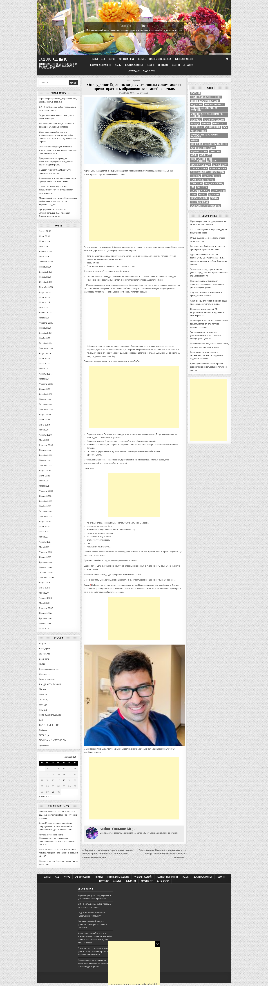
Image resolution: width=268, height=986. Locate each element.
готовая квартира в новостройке (205, 127)
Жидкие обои (196, 104)
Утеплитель (196, 119)
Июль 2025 (44, 297)
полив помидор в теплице (202, 179)
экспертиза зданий (199, 202)
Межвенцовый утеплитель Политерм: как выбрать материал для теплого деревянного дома (58, 201)
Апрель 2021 (45, 542)
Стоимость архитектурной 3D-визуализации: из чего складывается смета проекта (56, 189)
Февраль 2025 (46, 323)
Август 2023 (45, 414)
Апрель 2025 (45, 312)
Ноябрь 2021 (45, 506)
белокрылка (44, 654)
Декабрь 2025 (45, 272)
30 (53, 792)
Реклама (43, 710)
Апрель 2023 (45, 435)
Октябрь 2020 (46, 572)
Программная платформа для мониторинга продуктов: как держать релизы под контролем (56, 161)
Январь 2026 (45, 267)
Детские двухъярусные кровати (205, 100)
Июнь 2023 (44, 425)
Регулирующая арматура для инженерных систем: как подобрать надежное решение (206, 355)
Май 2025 (44, 307)
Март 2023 (44, 440)
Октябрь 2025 (45, 282)
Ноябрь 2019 (45, 623)
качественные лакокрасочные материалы (209, 144)
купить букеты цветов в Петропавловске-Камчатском (204, 160)
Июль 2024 (44, 358)
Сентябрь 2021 (46, 516)
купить (194, 155)
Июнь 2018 (44, 628)
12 (69, 774)
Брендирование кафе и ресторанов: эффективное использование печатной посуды (208, 366)
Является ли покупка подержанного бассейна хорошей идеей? (58, 852)
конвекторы (215, 151)
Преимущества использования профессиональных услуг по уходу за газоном (56, 841)
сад (192, 187)
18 (64, 780)
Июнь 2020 (44, 588)
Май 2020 (44, 593)
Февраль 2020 (46, 608)
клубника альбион (199, 151)
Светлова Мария (128, 93)
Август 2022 (45, 470)
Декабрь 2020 (46, 562)
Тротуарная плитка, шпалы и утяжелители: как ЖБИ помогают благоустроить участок (54, 212)
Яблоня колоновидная (214, 119)
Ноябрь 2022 (45, 460)
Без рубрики (44, 648)
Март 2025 (44, 318)
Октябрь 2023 (45, 404)
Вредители (44, 659)
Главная (94, 59)
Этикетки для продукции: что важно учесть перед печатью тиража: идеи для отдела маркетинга (57, 150)
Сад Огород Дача (134, 25)
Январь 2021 (45, 557)
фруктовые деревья (199, 198)
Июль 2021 (44, 526)
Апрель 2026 (45, 251)
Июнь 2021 (44, 532)
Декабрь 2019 (45, 618)
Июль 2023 (44, 420)
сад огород (202, 187)
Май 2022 (44, 481)
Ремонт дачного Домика (160, 59)
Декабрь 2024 (45, 333)
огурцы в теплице (199, 168)
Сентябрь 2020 (46, 577)
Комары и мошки (46, 679)
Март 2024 (44, 379)
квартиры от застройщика (203, 147)
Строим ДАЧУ (134, 70)
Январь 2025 (45, 328)
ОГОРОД (112, 59)
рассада (43, 705)
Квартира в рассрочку (214, 104)
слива (193, 194)
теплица (202, 194)
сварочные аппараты (200, 190)
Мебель (118, 64)
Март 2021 (44, 547)
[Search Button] (227, 59)
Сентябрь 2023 (46, 409)
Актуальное (188, 64)
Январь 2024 (45, 389)
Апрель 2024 (45, 374)
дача (225, 127)
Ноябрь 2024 (45, 338)
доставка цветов (198, 130)
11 (64, 774)
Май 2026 (44, 246)
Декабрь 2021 (45, 501)
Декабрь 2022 (45, 455)
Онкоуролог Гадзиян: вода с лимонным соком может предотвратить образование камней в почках (134, 86)
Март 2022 (44, 486)
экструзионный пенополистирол (205, 205)
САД (103, 59)
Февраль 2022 (46, 491)
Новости (150, 64)
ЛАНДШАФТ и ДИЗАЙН (184, 59)
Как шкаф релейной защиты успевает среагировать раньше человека (92, 924)
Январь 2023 (45, 450)
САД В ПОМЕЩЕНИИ (126, 59)
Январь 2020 (45, 613)
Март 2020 (44, 603)
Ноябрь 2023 (45, 399)
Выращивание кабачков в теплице (206, 97)
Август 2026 (45, 231)
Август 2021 (45, 521)
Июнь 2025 (44, 302)
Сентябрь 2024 (46, 348)
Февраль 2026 (46, 262)
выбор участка (219, 123)
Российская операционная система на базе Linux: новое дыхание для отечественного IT (57, 826)
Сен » (49, 796)
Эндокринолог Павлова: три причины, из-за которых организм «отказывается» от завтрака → (163, 853)
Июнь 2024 (44, 363)
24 (58, 786)
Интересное (163, 64)
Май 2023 (44, 430)
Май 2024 (43, 369)
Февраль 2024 (46, 384)
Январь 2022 (45, 496)
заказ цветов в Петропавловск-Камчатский (205, 135)
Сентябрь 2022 (46, 465)
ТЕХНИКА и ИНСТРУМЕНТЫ (100, 64)
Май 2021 (43, 537)
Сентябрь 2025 (46, 287)
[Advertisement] (134, 963)
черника (214, 198)
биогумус (195, 123)
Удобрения (44, 745)
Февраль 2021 (46, 552)
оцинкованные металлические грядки (207, 172)
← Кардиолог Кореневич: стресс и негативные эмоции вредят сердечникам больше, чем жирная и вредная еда (107, 853)
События (176, 64)
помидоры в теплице (214, 183)
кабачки (194, 140)
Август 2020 (45, 582)
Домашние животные (134, 64)
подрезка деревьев (211, 175)
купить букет (205, 155)
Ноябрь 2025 (45, 277)
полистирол (196, 183)
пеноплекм (195, 175)
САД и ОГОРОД (149, 70)
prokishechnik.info (148, 984)
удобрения (214, 194)
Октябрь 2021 (45, 511)
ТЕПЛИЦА (141, 59)
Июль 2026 (44, 236)
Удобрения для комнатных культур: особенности (207, 114)
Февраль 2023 (46, 445)
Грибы (42, 664)
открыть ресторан (218, 168)
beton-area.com (131, 984)
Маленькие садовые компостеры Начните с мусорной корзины (58, 814)
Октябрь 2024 (45, 343)
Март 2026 (44, 256)
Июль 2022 (44, 476)
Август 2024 (45, 353)
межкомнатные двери (200, 164)
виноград (206, 123)
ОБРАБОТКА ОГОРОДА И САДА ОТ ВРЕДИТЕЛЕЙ (204, 109)
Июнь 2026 (44, 241)
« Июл (42, 796)
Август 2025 (45, 292)
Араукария (195, 93)
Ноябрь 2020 (45, 567)
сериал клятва (218, 190)
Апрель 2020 (45, 598)
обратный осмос (220, 164)
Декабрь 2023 (45, 394)
